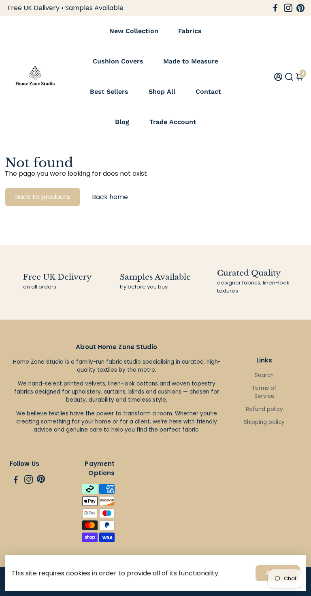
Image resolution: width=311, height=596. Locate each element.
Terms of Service (264, 392)
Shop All (162, 91)
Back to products (42, 197)
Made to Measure (190, 61)
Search (264, 375)
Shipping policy (264, 422)
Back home (110, 197)
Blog (122, 122)
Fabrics (190, 31)
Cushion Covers (118, 61)
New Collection (133, 31)
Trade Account (172, 122)
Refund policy (264, 409)
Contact (208, 91)
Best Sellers (109, 91)
